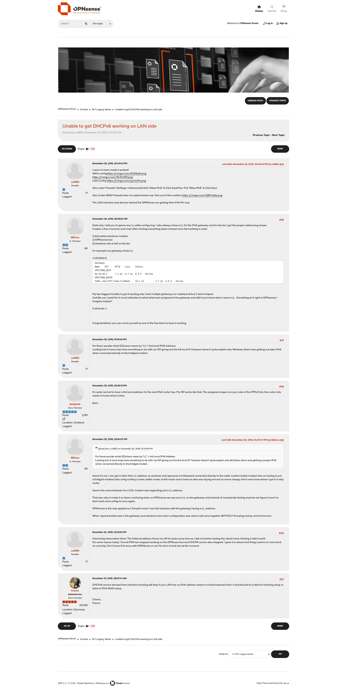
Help (258, 683)
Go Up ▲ (284, 683)
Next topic (278, 135)
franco (75, 590)
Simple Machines (85, 683)
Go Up (67, 626)
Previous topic (261, 135)
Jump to (223, 654)
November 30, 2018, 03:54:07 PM (109, 439)
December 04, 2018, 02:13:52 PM (109, 532)
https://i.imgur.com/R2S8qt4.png (126, 173)
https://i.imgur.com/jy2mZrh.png (126, 181)
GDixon (75, 237)
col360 (75, 182)
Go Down (67, 149)
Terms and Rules (271, 683)
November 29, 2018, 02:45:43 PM (109, 163)
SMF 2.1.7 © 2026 (67, 683)
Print (280, 149)
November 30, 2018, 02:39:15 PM (109, 386)
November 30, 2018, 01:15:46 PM (109, 339)
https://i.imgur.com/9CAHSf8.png (112, 177)
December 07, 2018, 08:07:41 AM (109, 578)
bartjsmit (75, 404)
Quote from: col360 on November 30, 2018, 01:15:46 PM (125, 449)
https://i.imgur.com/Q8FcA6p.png (202, 195)
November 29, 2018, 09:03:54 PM (109, 219)
